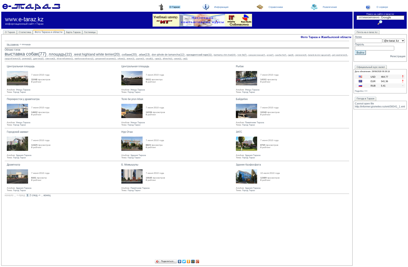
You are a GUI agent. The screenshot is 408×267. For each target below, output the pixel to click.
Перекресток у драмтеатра (23, 99)
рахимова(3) (26, 59)
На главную (13, 44)
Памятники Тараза (254, 122)
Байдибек (242, 99)
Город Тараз (19, 92)
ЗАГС (239, 131)
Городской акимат (17, 131)
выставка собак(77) (25, 54)
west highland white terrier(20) (97, 54)
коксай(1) (149, 59)
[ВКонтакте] (179, 261)
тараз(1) (158, 59)
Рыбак (240, 66)
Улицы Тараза (23, 90)
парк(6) (290, 55)
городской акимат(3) (12, 59)
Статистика (25, 32)
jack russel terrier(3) (339, 55)
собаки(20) (129, 54)
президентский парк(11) (199, 54)
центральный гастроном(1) (105, 59)
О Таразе (10, 32)
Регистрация (397, 56)
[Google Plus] (197, 261)
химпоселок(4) (300, 55)
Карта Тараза (73, 32)
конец (47, 195)
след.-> (36, 195)
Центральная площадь (21, 66)
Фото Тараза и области (48, 32)
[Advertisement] (177, 228)
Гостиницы (90, 32)
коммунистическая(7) (256, 55)
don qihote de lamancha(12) (168, 54)
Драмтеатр (13, 164)
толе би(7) (241, 55)
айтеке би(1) (167, 59)
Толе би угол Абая (132, 99)
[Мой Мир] (193, 261)
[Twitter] (184, 261)
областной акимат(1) (65, 59)
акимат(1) (130, 59)
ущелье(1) (140, 59)
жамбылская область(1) (84, 59)
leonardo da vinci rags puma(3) (319, 55)
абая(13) (144, 54)
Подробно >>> (361, 91)
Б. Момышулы (129, 164)
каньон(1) (177, 59)
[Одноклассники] (188, 261)
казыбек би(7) (280, 55)
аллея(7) (270, 55)
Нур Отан (127, 131)
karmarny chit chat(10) (224, 55)
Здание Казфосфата (248, 164)
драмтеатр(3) (38, 59)
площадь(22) (60, 54)
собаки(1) (121, 59)
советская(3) (50, 59)
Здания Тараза (23, 155)
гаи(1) (185, 59)
